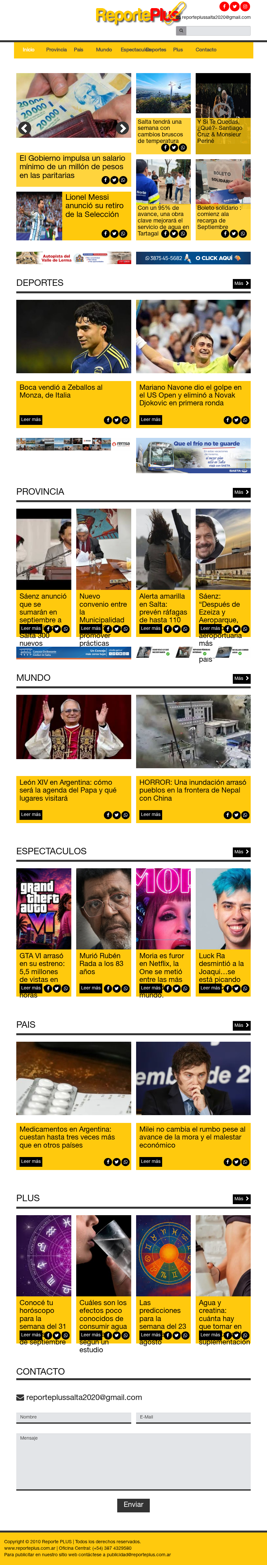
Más (240, 284)
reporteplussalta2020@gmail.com (216, 18)
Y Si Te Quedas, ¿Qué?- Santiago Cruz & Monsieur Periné (219, 132)
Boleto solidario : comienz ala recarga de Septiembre (219, 218)
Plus (178, 50)
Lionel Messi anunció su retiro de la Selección (94, 206)
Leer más (31, 420)
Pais (78, 50)
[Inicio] (133, 15)
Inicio (29, 50)
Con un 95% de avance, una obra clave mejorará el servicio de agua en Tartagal (163, 221)
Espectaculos (131, 50)
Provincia (56, 50)
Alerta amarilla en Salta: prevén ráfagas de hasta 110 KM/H (163, 612)
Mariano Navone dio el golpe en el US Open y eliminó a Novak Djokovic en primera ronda (190, 396)
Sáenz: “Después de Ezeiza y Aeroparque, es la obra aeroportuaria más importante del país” (222, 628)
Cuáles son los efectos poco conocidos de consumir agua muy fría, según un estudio (103, 1327)
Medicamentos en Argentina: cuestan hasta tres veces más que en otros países (67, 1137)
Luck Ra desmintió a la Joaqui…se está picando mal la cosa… (221, 972)
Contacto (206, 50)
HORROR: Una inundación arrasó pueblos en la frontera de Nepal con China (192, 791)
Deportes (156, 50)
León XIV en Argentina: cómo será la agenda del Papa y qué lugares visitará (68, 791)
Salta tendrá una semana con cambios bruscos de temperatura (160, 132)
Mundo (104, 50)
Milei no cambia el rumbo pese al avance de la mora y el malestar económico (192, 1137)
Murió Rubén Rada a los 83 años (101, 964)
